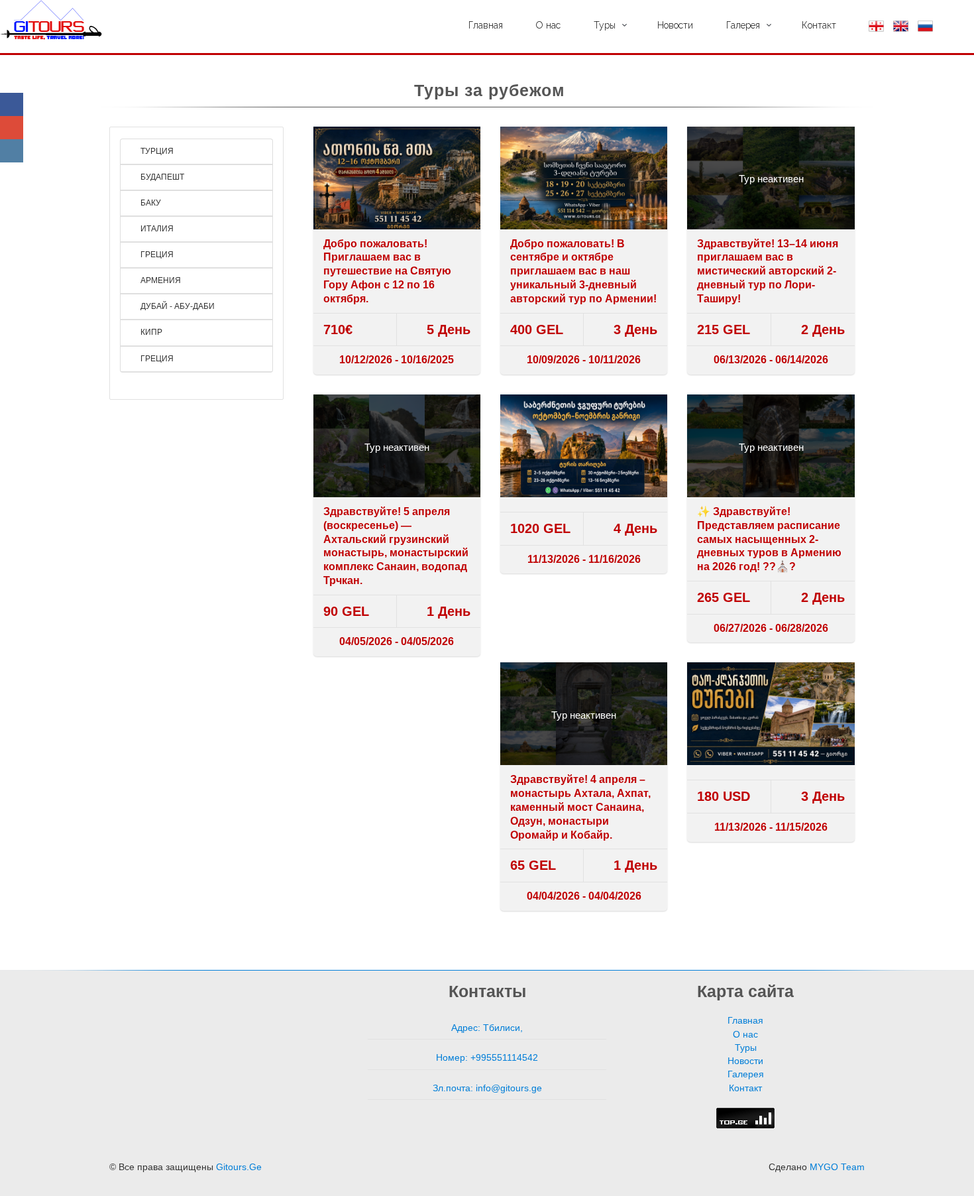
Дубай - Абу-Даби (176, 306)
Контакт (819, 25)
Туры (746, 1048)
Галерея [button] (743, 25)
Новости (675, 25)
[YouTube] (11, 127)
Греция (156, 254)
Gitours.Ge (239, 1167)
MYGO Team (837, 1167)
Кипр (150, 332)
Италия (156, 228)
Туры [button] (605, 25)
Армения (159, 280)
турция (156, 151)
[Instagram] (11, 150)
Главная (485, 25)
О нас (548, 25)
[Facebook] (11, 104)
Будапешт (161, 177)
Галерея (746, 1074)
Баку (149, 203)
